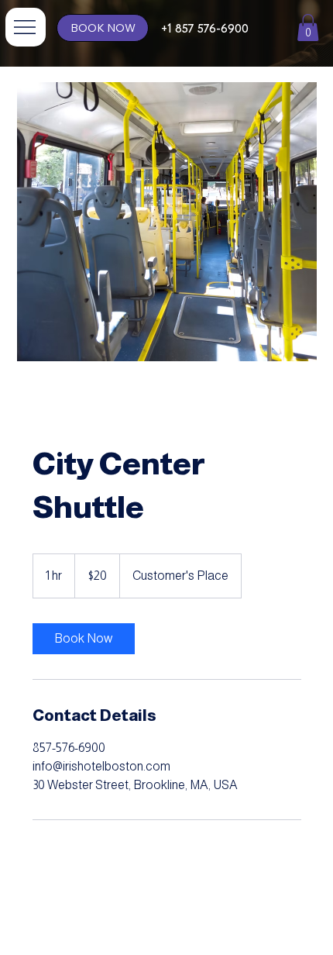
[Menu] (25, 27)
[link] (84, 638)
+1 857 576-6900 (205, 29)
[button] (308, 27)
